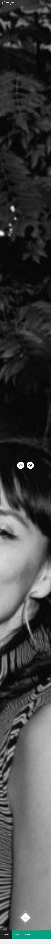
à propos (5, 934)
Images (27, 934)
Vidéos (17, 934)
